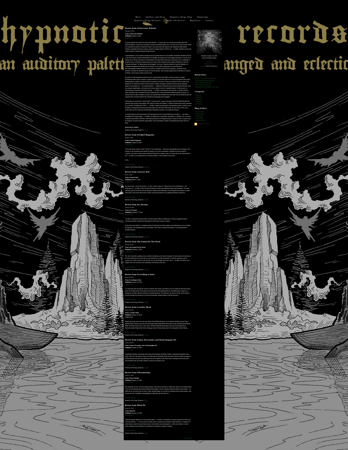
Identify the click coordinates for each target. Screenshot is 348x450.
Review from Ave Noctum (136, 204)
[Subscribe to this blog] (195, 124)
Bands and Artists (175, 20)
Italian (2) (198, 101)
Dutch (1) (198, 95)
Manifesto (195, 20)
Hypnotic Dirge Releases (147, 20)
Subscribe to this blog (203, 123)
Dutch (146, 400)
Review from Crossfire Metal (138, 307)
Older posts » (188, 438)
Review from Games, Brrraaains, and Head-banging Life (150, 340)
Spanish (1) (198, 103)
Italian (146, 130)
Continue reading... (130, 164)
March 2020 (198, 116)
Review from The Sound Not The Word (142, 242)
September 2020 (200, 120)
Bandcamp (202, 17)
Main (138, 17)
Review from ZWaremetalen (137, 372)
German (146, 335)
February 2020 (199, 114)
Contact (210, 20)
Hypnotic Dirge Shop (181, 17)
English (146, 199)
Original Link (129, 38)
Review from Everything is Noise (140, 274)
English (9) (198, 97)
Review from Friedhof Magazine (139, 135)
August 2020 (199, 118)
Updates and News (155, 17)
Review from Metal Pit (135, 405)
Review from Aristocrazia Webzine (140, 28)
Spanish (146, 167)
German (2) (198, 99)
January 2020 (199, 112)
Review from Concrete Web (137, 172)
